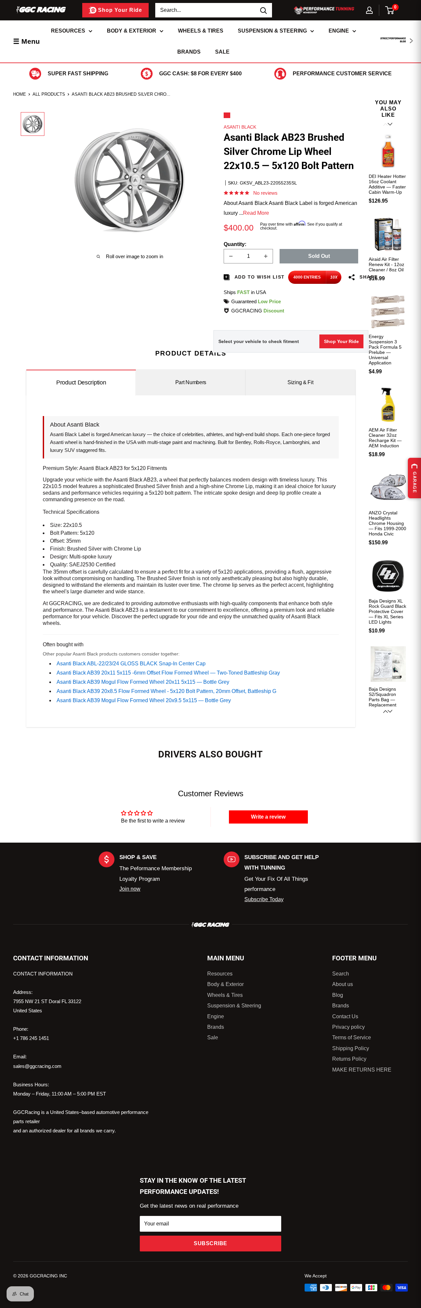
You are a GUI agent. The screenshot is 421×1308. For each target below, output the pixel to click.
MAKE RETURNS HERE (361, 1070)
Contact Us (345, 1016)
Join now (129, 889)
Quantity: (235, 244)
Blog (337, 995)
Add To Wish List (259, 277)
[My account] (369, 10)
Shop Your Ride (341, 341)
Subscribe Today (264, 899)
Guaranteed (256, 301)
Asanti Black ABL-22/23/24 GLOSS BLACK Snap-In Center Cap (131, 663)
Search (340, 973)
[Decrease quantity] (231, 256)
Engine (339, 31)
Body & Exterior (131, 31)
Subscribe (210, 1243)
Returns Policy (349, 1059)
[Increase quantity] (266, 256)
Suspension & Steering (272, 31)
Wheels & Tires (200, 31)
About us (342, 984)
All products (49, 94)
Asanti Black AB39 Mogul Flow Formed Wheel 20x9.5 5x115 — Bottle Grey (144, 700)
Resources (68, 31)
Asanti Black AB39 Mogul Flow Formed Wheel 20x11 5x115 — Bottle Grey (143, 682)
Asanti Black (240, 127)
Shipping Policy (350, 1048)
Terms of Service (351, 1037)
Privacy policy (348, 1027)
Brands (189, 52)
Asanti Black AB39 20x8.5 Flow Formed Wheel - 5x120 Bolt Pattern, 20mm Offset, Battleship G (166, 691)
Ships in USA (245, 292)
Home (19, 94)
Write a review (268, 817)
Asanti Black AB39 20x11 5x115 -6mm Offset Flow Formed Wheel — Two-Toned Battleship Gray (168, 673)
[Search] (264, 10)
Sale (222, 52)
